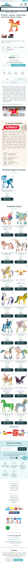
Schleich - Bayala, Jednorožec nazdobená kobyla (7, 253)
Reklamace (14, 502)
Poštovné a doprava (14, 496)
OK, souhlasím (18, 560)
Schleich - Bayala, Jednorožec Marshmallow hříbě (20, 361)
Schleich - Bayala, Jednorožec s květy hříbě (7, 361)
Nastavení (9, 560)
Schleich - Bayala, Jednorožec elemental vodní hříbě (7, 191)
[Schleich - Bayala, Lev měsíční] (21, 380)
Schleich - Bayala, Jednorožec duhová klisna (20, 253)
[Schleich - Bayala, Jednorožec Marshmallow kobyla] (7, 218)
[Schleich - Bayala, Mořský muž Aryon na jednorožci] (7, 326)
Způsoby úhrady (14, 497)
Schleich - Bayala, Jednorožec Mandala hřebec (7, 307)
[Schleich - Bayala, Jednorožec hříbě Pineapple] (21, 299)
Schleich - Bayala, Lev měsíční (21, 387)
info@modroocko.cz (15, 539)
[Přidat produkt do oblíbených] (13, 176)
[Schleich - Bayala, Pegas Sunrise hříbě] (21, 326)
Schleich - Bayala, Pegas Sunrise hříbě (21, 334)
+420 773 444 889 (15, 535)
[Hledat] (25, 9)
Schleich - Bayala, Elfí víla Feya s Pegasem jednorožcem (7, 388)
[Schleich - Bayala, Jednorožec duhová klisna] (21, 245)
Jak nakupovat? (14, 485)
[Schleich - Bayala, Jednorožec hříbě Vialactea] (21, 406)
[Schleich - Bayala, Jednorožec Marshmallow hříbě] (21, 353)
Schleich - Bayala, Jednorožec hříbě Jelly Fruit (7, 414)
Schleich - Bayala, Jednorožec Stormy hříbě (20, 226)
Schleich (8, 49)
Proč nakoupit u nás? (14, 483)
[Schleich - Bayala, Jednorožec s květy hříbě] (7, 353)
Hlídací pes (14, 82)
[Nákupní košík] (21, 4)
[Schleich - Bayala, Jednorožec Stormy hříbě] (21, 218)
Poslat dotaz (4, 73)
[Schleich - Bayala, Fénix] (21, 272)
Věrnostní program (14, 499)
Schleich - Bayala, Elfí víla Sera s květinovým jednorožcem (7, 280)
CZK (24, 0)
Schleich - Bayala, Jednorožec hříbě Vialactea (20, 414)
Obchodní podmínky (14, 487)
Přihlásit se (10, 0)
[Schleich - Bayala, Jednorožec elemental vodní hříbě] (7, 182)
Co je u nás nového (14, 488)
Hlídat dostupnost (9, 73)
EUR (26, 0)
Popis (7, 79)
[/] (5, 463)
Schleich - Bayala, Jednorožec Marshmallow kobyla (7, 226)
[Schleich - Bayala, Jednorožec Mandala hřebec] (7, 299)
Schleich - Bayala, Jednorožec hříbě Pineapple (20, 307)
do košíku (17, 65)
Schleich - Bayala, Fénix (21, 279)
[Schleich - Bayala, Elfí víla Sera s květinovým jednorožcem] (7, 272)
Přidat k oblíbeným (16, 73)
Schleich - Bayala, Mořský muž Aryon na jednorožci (7, 334)
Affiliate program (14, 490)
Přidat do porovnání (22, 73)
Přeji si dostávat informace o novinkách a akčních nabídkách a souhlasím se (14, 454)
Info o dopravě (16, 60)
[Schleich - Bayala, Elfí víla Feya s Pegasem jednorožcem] (7, 380)
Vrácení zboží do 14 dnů (14, 500)
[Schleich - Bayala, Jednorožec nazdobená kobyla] (7, 245)
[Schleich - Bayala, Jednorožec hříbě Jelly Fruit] (7, 406)
